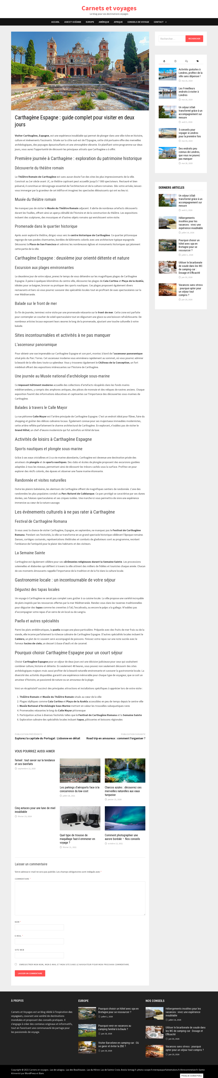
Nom (18, 922)
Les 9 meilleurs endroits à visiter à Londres (189, 92)
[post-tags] (197, 61)
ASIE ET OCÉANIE (72, 21)
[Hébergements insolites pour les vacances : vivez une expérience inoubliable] (167, 218)
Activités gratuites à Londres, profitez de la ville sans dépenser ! (190, 73)
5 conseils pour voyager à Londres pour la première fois (190, 133)
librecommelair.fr (189, 1069)
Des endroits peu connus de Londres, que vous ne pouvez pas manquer (189, 153)
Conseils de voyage (138, 21)
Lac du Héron (93, 1069)
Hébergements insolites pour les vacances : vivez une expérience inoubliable (191, 223)
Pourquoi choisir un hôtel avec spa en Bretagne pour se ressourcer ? (189, 245)
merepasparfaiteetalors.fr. (166, 1069)
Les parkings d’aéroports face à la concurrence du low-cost (79, 789)
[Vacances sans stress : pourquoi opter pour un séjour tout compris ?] (167, 285)
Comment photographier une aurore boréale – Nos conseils (122, 837)
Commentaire (23, 878)
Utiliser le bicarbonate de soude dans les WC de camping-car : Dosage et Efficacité (190, 267)
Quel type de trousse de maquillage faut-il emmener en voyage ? (77, 838)
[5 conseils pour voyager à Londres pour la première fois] (167, 130)
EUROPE (90, 21)
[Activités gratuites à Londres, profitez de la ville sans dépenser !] (167, 70)
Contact (159, 21)
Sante (202, 1069)
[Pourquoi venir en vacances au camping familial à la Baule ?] (87, 1026)
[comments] (186, 61)
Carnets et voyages (109, 8)
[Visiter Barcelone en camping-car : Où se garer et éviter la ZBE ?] (87, 1043)
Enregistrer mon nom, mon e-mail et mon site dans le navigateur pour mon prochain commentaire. (74, 964)
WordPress (30, 1073)
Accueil (55, 21)
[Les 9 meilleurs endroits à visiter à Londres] (167, 89)
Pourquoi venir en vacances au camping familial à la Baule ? (114, 1027)
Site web (19, 949)
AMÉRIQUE (104, 21)
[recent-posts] (175, 61)
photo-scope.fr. (145, 1069)
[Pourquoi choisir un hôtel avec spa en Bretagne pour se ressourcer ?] (167, 240)
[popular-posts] (164, 61)
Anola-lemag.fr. (129, 1069)
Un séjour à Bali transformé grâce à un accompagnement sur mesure (190, 112)
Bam (41, 1073)
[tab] (164, 61)
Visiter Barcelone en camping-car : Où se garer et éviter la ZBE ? (118, 1044)
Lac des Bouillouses (75, 1069)
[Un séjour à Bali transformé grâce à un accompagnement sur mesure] (167, 107)
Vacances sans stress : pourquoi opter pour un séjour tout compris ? (191, 290)
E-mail (19, 935)
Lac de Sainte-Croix (110, 1069)
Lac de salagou (57, 1069)
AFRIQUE (118, 21)
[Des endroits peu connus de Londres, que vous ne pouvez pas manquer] (167, 149)
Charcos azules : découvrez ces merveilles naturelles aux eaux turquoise (123, 791)
